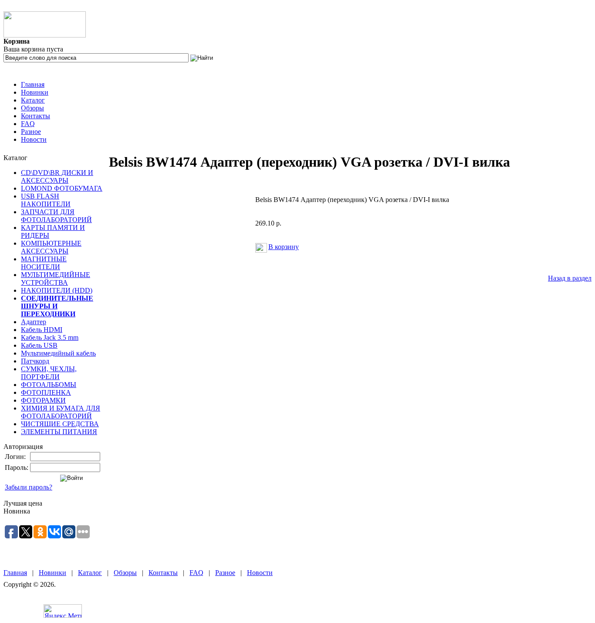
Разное (31, 131)
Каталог (33, 100)
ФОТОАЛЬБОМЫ (48, 384)
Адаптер (33, 321)
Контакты (35, 116)
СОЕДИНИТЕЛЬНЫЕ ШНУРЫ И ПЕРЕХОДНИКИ (57, 306)
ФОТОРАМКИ (43, 400)
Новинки (34, 92)
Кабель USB (39, 345)
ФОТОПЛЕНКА (46, 392)
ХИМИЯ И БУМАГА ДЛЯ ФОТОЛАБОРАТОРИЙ (60, 412)
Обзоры (32, 108)
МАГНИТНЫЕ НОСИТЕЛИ (44, 262)
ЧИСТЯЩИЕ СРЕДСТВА (60, 424)
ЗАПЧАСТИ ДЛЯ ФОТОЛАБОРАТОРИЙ (56, 215)
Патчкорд (35, 361)
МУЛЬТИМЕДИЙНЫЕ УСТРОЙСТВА (55, 278)
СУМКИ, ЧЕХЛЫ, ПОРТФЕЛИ (49, 372)
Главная (32, 84)
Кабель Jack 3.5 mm (49, 337)
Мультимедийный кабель (58, 353)
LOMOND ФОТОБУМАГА (61, 188)
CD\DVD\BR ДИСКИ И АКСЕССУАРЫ (57, 176)
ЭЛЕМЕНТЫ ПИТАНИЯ (59, 431)
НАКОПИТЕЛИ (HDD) (56, 290)
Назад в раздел (570, 278)
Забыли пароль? (28, 487)
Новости (34, 139)
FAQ (28, 123)
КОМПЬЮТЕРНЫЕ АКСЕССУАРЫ (51, 247)
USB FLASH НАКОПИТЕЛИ (46, 200)
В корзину (283, 246)
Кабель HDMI (41, 329)
